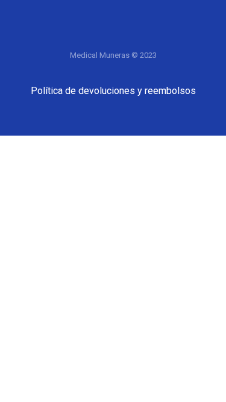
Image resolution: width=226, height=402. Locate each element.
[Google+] (113, 37)
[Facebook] (65, 37)
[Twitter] (89, 37)
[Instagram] (137, 37)
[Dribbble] (161, 37)
